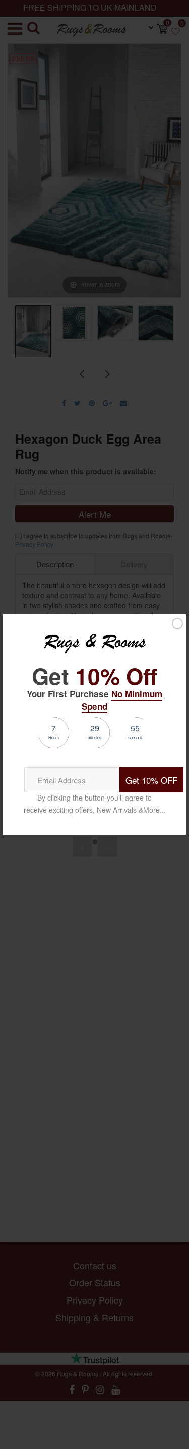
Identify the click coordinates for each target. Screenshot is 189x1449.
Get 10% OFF (151, 780)
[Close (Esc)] (177, 623)
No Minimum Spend (122, 700)
